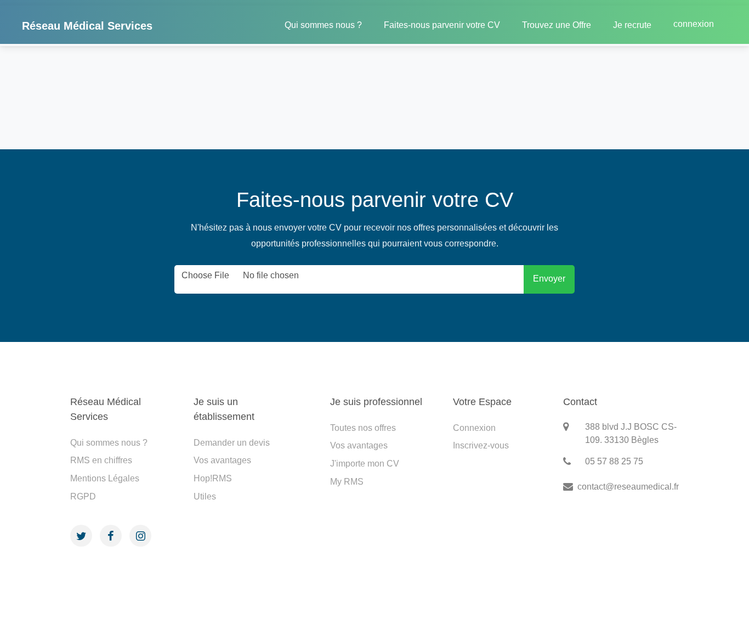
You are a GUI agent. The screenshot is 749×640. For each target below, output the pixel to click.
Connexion (474, 428)
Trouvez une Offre (556, 25)
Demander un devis (232, 442)
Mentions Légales (104, 478)
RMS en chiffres (101, 460)
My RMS (347, 481)
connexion (693, 24)
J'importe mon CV (364, 463)
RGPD (83, 496)
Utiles (205, 496)
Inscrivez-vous (481, 445)
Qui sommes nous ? (323, 25)
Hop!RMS (213, 478)
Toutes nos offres (363, 428)
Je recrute (632, 25)
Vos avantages (222, 460)
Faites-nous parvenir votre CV (442, 25)
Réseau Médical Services (87, 26)
